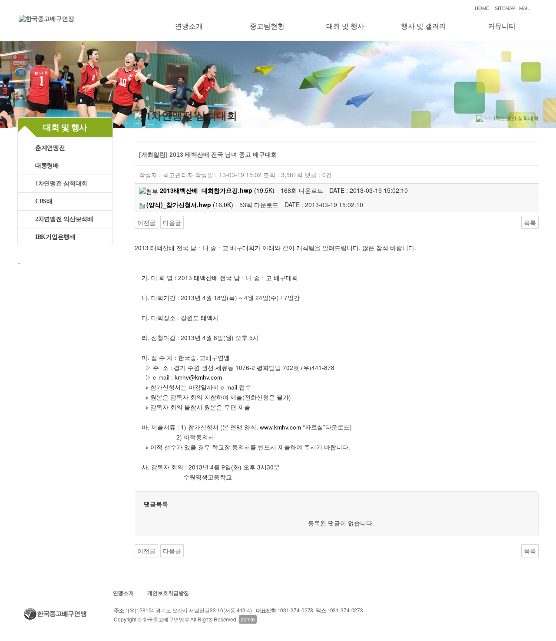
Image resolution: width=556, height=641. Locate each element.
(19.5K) (217, 190)
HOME (482, 8)
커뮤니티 (502, 26)
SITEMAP (505, 8)
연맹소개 (189, 26)
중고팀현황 (267, 26)
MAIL (524, 8)
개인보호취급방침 (168, 593)
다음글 (172, 222)
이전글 (146, 222)
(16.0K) (189, 204)
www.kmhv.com (280, 427)
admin (248, 619)
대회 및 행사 (345, 26)
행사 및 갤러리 (423, 26)
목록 (530, 222)
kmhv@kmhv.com (198, 377)
